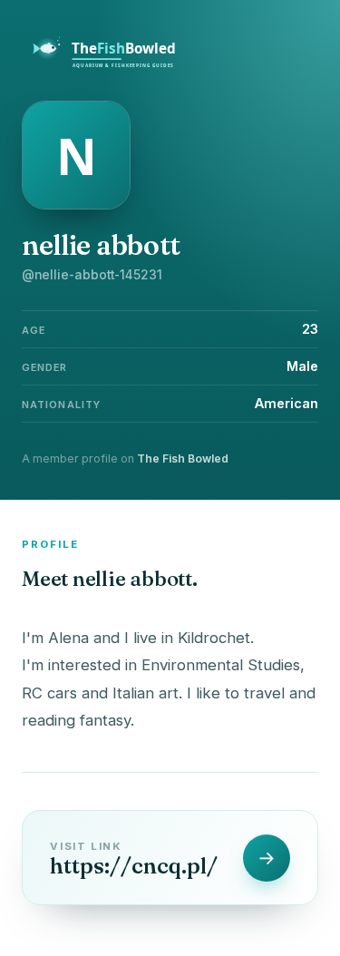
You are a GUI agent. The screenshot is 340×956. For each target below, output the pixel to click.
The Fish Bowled (182, 458)
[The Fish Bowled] (114, 65)
